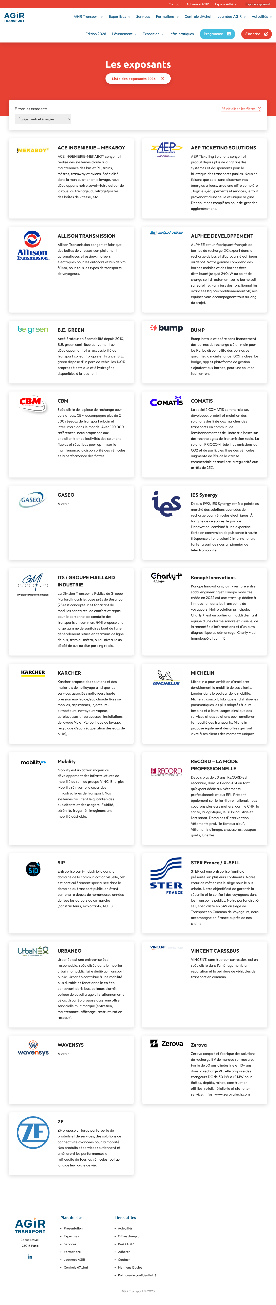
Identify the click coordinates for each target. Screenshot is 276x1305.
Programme (213, 33)
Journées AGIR (230, 16)
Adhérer (124, 1252)
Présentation (73, 1228)
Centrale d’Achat (198, 16)
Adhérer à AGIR (197, 4)
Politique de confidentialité (137, 1275)
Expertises (117, 16)
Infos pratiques (182, 33)
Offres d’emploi (129, 1236)
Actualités (260, 16)
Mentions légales (130, 1267)
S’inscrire (252, 33)
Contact (174, 4)
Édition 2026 (95, 33)
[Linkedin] (30, 1256)
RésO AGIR (126, 1244)
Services (143, 16)
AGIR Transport (86, 16)
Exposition (151, 33)
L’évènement (122, 33)
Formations (165, 16)
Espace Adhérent (227, 4)
